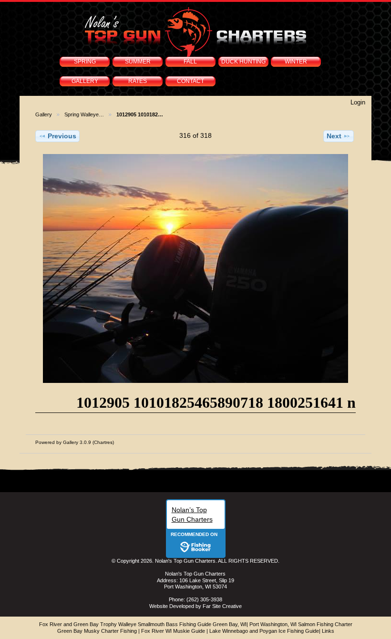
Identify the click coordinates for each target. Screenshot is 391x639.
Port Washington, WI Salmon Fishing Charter (300, 624)
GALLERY (85, 81)
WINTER (296, 61)
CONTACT (190, 81)
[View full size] (195, 268)
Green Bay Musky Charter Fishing (97, 631)
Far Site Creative (222, 606)
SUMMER (138, 61)
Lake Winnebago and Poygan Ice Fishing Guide (264, 631)
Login (357, 102)
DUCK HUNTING (243, 61)
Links (328, 631)
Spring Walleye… (84, 114)
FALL (190, 61)
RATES (137, 81)
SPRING (85, 61)
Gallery (43, 114)
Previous (62, 136)
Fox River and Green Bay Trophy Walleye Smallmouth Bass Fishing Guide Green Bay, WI (143, 624)
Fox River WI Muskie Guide (173, 631)
